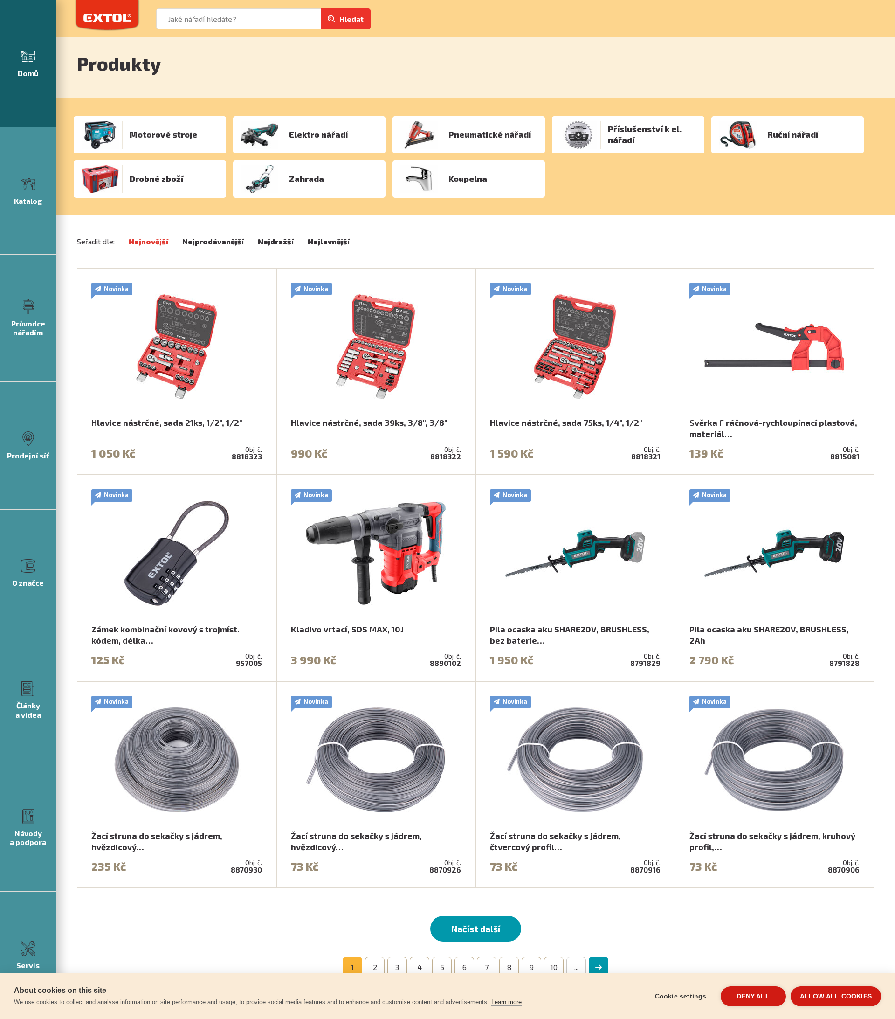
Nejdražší (276, 241)
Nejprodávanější (213, 241)
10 (554, 967)
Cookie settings (681, 996)
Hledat (351, 18)
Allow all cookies (836, 996)
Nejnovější (148, 241)
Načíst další (475, 928)
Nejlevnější (329, 241)
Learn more (506, 1001)
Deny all (753, 996)
